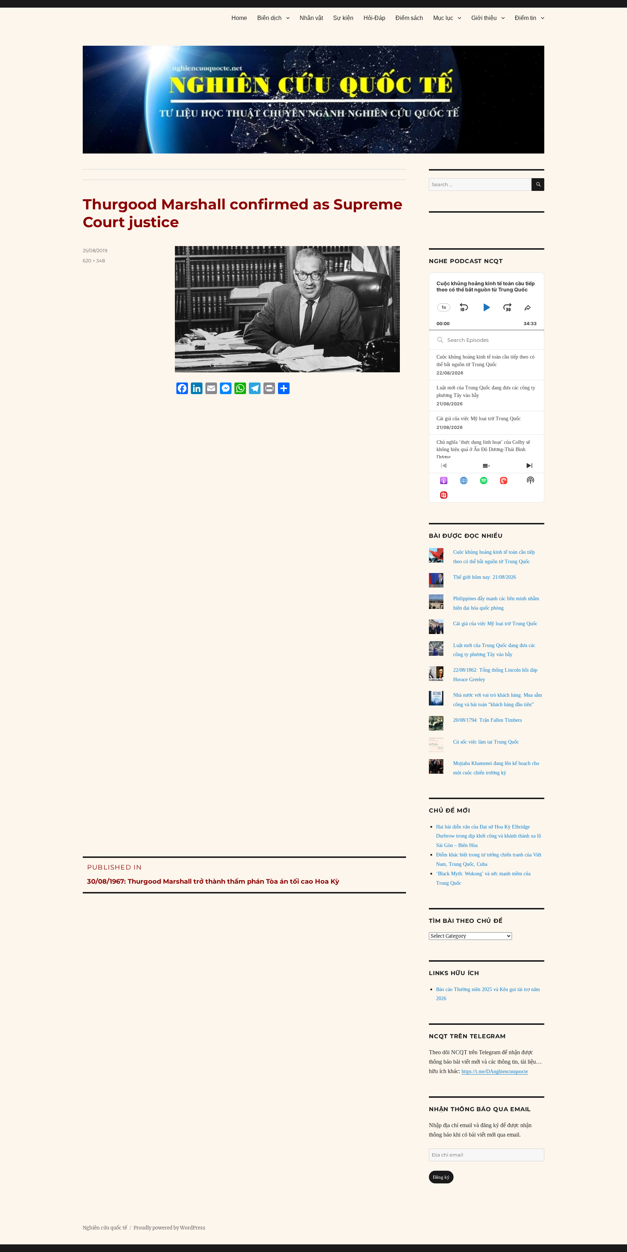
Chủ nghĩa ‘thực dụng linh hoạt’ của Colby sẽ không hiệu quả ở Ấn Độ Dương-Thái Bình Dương (483, 449)
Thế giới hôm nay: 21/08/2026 (484, 577)
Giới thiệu (484, 18)
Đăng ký (441, 1177)
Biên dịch (269, 18)
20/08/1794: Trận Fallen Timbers (487, 720)
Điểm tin (525, 18)
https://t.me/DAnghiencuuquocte (495, 1071)
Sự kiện (343, 18)
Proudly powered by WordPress (169, 1228)
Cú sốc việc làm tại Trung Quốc (486, 742)
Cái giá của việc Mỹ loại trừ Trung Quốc (479, 418)
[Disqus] (244, 538)
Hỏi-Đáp (374, 18)
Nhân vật (311, 18)
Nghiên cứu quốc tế (105, 1228)
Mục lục (443, 18)
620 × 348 (94, 260)
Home (239, 18)
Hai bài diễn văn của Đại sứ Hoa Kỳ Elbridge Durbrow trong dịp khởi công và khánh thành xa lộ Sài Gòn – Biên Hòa (488, 836)
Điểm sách (409, 18)
